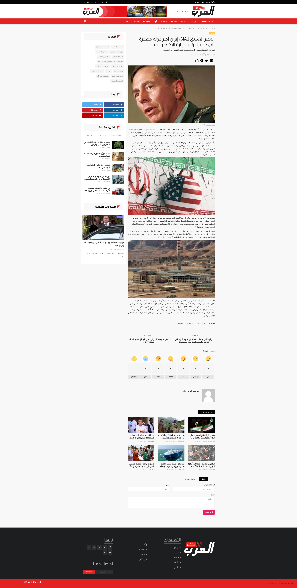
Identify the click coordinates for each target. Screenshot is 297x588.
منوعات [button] (147, 21)
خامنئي (198, 323)
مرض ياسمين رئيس (117, 52)
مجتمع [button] (164, 21)
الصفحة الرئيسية (207, 21)
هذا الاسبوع (117, 135)
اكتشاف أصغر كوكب (102, 47)
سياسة (202, 28)
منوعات (143, 549)
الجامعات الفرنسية (117, 81)
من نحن (177, 547)
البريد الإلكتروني (209, 485)
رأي (145, 544)
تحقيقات (177, 557)
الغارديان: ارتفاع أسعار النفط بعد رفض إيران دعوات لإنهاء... (171, 465)
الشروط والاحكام (32, 582)
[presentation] (86, 219)
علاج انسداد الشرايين (102, 66)
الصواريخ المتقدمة (102, 52)
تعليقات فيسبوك (189, 479)
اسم (167, 485)
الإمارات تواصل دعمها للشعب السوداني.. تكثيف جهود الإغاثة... (141, 465)
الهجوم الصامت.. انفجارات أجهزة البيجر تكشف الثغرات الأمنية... (201, 465)
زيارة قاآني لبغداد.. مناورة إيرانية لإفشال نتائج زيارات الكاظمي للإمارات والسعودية (193, 340)
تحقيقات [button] (185, 21)
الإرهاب (180, 323)
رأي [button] (156, 21)
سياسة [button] (174, 21)
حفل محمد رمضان (117, 66)
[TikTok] (99, 2)
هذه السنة (89, 135)
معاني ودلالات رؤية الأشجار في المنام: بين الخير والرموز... (97, 143)
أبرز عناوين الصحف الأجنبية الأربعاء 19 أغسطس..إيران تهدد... (96, 189)
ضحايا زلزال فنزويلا (103, 56)
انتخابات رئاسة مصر (97, 71)
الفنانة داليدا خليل (118, 56)
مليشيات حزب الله (103, 76)
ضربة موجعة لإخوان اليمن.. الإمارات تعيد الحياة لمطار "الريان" (148, 340)
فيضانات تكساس (117, 47)
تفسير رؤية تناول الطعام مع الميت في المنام (98, 166)
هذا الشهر (103, 135)
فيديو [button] (137, 21)
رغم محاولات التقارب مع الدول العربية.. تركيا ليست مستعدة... (106, 244)
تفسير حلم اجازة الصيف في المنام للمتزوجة (110, 61)
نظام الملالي (189, 323)
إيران (204, 323)
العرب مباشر (211, 441)
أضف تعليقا (209, 512)
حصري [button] (195, 21)
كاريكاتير (143, 559)
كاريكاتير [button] (127, 21)
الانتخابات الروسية (117, 76)
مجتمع (177, 567)
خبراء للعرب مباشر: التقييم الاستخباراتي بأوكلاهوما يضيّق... (97, 177)
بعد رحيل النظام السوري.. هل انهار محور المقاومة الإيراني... (202, 436)
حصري (177, 552)
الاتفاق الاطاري (118, 71)
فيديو (144, 554)
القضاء (108, 71)
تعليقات (203, 479)
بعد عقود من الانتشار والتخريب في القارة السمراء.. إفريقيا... (171, 436)
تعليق (213, 495)
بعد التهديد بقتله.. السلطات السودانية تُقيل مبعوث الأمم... (141, 436)
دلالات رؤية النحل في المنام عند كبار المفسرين (97, 154)
